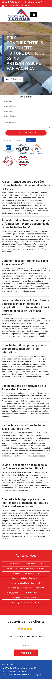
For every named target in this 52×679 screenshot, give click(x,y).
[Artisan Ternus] (19, 15)
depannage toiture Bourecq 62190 (26, 573)
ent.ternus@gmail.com (16, 5)
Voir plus (26, 652)
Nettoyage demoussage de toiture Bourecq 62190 (26, 593)
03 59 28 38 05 (13, 1)
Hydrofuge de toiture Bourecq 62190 (26, 603)
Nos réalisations (14, 79)
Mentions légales (34, 675)
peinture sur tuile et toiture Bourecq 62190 (26, 583)
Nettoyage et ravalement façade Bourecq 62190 (26, 568)
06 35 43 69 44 (36, 1)
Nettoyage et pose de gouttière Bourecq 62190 (26, 588)
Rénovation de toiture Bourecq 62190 (26, 578)
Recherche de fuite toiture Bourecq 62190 (26, 563)
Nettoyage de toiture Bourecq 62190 (26, 598)
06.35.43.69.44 (28, 667)
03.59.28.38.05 (9, 667)
